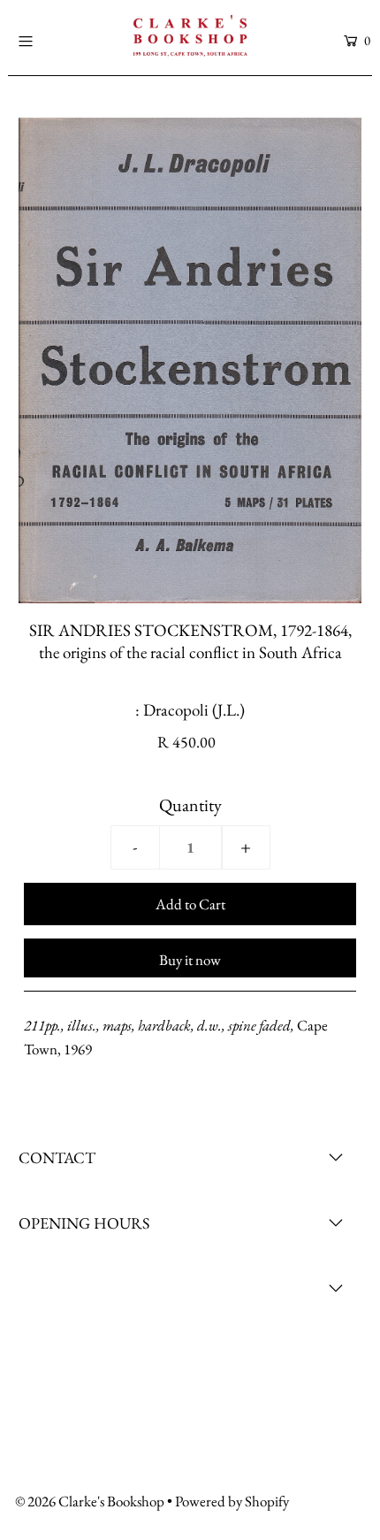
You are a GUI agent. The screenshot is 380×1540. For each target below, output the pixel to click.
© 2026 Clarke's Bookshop (89, 1501)
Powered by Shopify (232, 1501)
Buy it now (190, 959)
